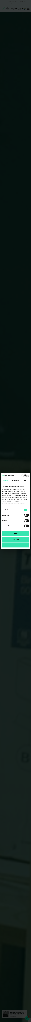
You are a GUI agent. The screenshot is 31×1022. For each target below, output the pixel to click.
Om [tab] (25, 480)
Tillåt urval (15, 539)
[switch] (26, 515)
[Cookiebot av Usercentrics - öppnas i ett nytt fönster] (22, 475)
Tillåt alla (15, 533)
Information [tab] (15, 480)
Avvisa (15, 545)
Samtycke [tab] (6, 480)
